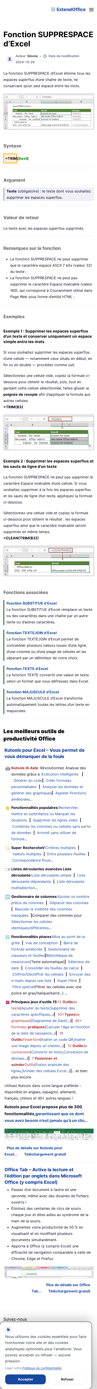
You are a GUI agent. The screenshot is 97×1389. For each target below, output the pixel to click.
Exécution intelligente (60, 774)
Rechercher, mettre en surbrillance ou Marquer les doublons (45, 813)
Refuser (67, 1379)
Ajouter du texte (35, 1008)
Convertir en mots (46, 1052)
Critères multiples (61, 847)
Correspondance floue (31, 860)
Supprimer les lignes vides (55, 820)
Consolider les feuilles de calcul (52, 968)
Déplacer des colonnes (68, 903)
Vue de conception (41, 943)
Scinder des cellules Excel (44, 1071)
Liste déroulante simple (51, 875)
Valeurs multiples (26, 854)
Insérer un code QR (57, 1039)
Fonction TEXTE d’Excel (27, 668)
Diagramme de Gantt (49, 1020)
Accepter (25, 1379)
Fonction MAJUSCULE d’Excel (33, 692)
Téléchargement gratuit (45, 1154)
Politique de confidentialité (41, 1368)
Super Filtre (67, 980)
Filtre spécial (23, 987)
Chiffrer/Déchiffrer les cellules (37, 974)
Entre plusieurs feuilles (66, 854)
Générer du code (28, 780)
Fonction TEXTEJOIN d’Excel (32, 633)
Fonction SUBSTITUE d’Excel (32, 603)
